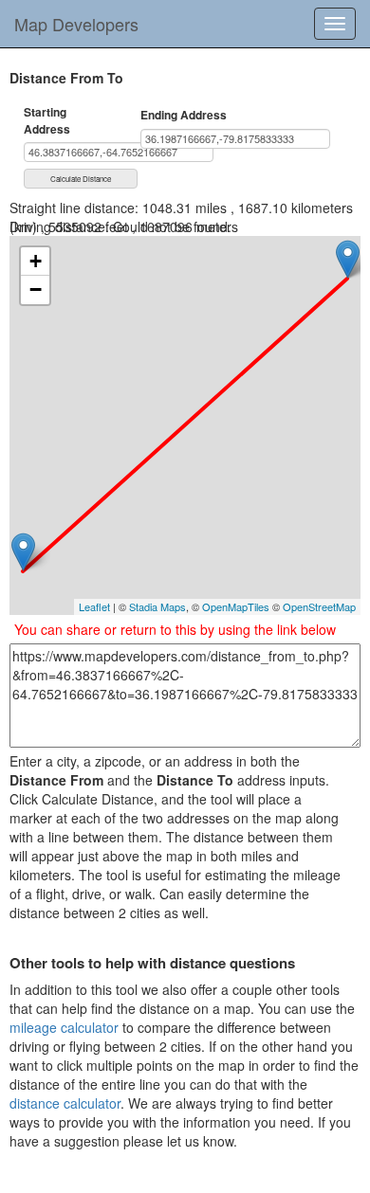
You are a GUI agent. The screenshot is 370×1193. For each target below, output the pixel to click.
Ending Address (183, 115)
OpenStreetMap (319, 606)
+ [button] (35, 261)
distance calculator (64, 1103)
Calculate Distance (80, 178)
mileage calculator (64, 1027)
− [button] (35, 289)
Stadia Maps (157, 606)
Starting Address (47, 120)
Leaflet (94, 606)
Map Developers (76, 23)
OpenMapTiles (235, 606)
